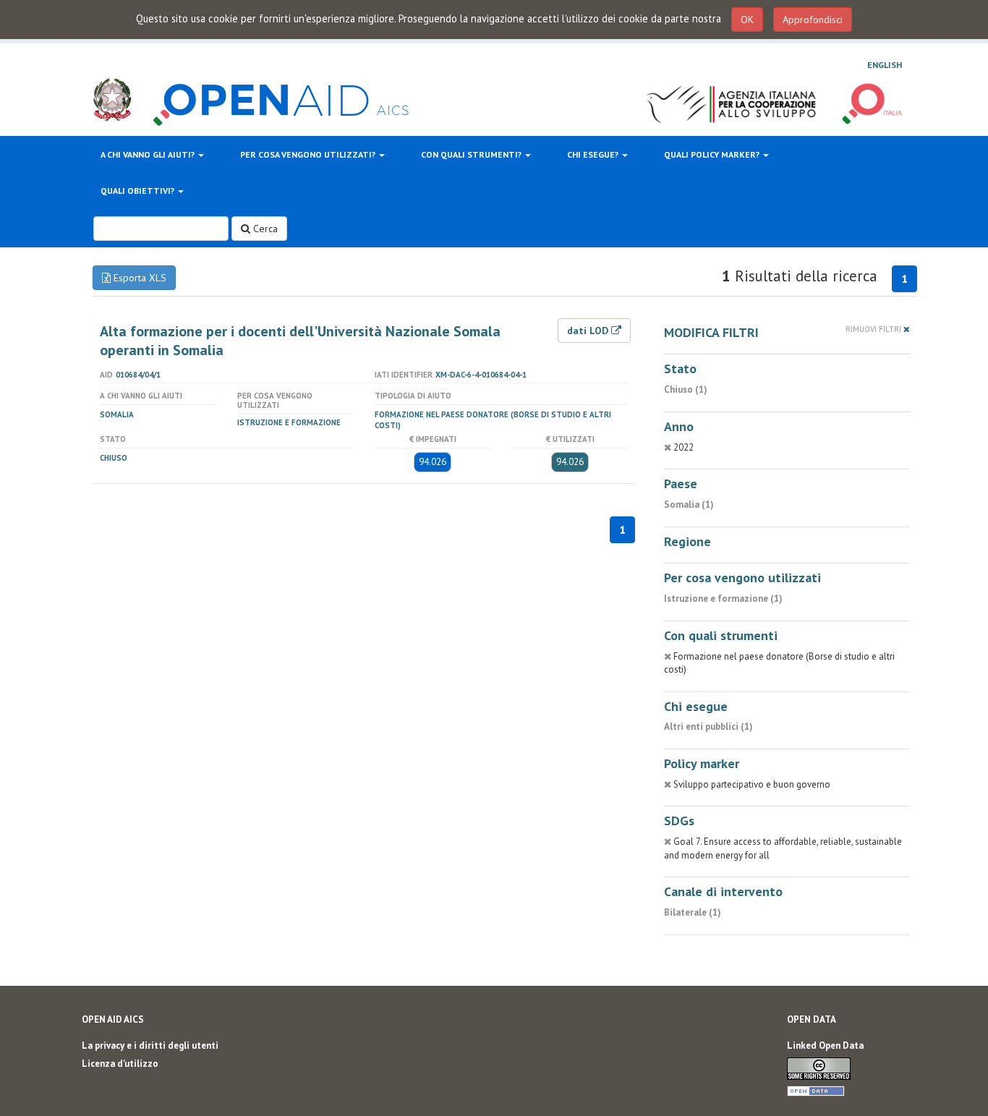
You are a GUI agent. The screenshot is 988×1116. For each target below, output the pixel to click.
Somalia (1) (689, 504)
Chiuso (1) (685, 389)
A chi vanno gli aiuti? (149, 154)
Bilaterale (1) (692, 912)
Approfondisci (813, 19)
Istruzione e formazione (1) (723, 598)
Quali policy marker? (713, 154)
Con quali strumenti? (472, 154)
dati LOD (589, 330)
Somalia (117, 414)
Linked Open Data (825, 1045)
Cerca (264, 228)
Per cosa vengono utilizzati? (309, 154)
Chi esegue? (594, 154)
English (884, 64)
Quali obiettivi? (138, 190)
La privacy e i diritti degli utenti (150, 1045)
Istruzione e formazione (289, 422)
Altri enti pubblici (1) (708, 726)
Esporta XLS (138, 277)
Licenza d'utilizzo (120, 1063)
